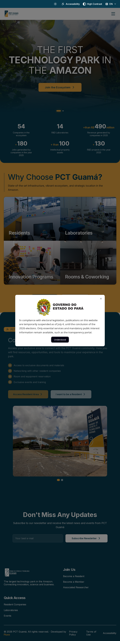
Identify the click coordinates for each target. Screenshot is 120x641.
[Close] (101, 298)
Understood (60, 339)
